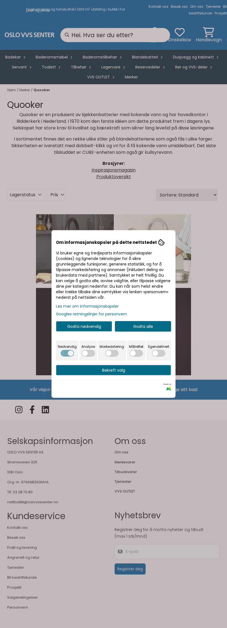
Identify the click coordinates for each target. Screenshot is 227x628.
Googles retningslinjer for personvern (91, 314)
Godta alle (143, 326)
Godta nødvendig (84, 326)
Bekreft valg (113, 370)
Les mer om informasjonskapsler (87, 306)
